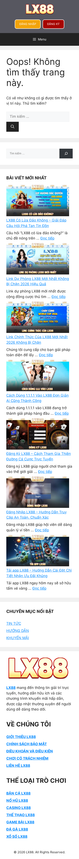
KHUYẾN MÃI (17, 638)
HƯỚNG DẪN (17, 631)
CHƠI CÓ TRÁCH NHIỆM (27, 758)
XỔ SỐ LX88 (16, 836)
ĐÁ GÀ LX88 (17, 829)
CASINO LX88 (18, 808)
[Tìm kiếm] (12, 127)
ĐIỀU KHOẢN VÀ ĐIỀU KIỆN (29, 751)
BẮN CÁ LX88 (18, 793)
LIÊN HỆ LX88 (18, 765)
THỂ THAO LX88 (20, 815)
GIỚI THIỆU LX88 (21, 737)
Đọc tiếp (47, 238)
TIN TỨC (13, 623)
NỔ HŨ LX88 (17, 800)
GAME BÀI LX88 (20, 822)
